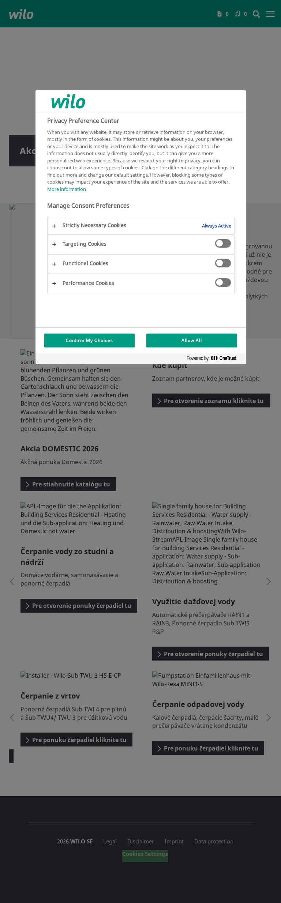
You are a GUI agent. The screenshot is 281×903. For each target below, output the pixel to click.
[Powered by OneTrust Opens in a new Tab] (214, 359)
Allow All (191, 340)
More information (66, 189)
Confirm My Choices (89, 340)
